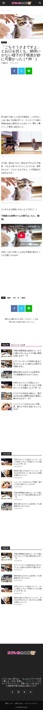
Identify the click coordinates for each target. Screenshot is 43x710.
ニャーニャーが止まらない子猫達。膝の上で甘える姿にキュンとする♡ (27, 406)
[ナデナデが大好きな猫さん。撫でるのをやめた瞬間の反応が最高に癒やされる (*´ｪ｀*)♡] (6, 396)
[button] (3, 3)
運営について (9, 703)
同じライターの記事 (18, 345)
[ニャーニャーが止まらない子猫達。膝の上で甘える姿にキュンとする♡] (6, 406)
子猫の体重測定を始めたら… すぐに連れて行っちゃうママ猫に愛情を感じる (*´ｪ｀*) (27, 353)
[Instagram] (18, 692)
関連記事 (5, 345)
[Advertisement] (21, 93)
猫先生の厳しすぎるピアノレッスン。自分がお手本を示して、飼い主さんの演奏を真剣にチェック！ (28, 473)
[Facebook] (14, 71)
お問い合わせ (19, 703)
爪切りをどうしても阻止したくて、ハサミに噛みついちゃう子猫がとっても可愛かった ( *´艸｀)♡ (27, 385)
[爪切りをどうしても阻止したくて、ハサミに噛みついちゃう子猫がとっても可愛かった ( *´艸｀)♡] (6, 385)
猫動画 (23, 298)
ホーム (3, 10)
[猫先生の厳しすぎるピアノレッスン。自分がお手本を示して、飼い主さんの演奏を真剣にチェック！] (6, 473)
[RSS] (24, 692)
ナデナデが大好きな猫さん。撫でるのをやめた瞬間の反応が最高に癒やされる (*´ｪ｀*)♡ (27, 396)
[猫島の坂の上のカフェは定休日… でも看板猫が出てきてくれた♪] (6, 374)
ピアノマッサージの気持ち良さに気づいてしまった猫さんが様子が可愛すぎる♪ (27, 364)
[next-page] (6, 414)
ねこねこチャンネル (13, 156)
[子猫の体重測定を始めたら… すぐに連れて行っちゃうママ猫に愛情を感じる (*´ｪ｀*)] (6, 353)
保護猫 (9, 298)
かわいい (9, 10)
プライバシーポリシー (31, 703)
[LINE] (28, 71)
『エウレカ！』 (30, 681)
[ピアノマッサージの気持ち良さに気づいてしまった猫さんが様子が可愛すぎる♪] (6, 364)
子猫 (14, 298)
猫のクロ (5, 63)
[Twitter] (21, 71)
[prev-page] (2, 414)
